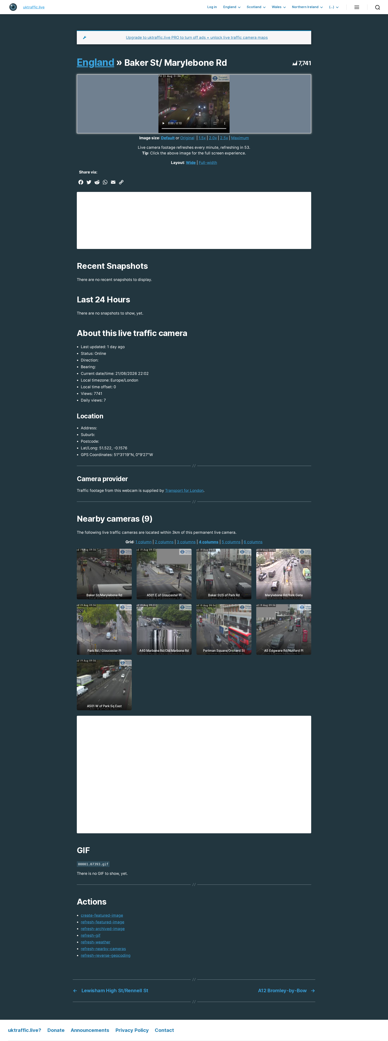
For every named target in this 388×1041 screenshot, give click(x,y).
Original (187, 138)
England (229, 7)
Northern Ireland (305, 7)
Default (168, 138)
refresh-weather (95, 942)
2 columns (164, 542)
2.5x (224, 138)
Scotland (254, 7)
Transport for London (184, 490)
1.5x (202, 138)
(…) (331, 7)
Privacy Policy (132, 1030)
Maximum (240, 138)
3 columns (186, 542)
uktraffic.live (34, 7)
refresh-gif (90, 935)
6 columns (253, 542)
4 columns (208, 542)
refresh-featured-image (102, 922)
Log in (212, 7)
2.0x (213, 138)
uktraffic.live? (24, 1030)
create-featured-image (102, 915)
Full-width (208, 162)
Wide (191, 162)
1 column (143, 542)
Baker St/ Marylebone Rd (175, 62)
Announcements (90, 1030)
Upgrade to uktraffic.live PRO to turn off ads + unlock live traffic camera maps (197, 37)
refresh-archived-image (103, 928)
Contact (164, 1030)
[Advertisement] (194, 220)
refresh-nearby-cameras (103, 948)
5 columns (231, 542)
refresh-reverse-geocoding (106, 955)
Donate (56, 1030)
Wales (277, 7)
